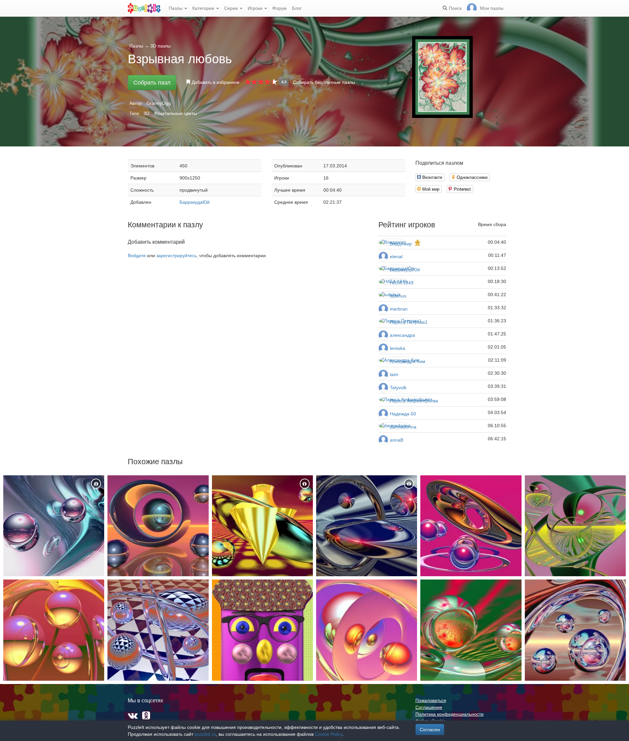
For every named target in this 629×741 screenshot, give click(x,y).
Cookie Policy (328, 734)
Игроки (256, 8)
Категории (204, 8)
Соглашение (428, 707)
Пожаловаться (430, 700)
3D (146, 113)
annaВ (396, 440)
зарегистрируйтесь (176, 255)
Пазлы (176, 8)
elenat (396, 256)
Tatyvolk (398, 387)
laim (394, 374)
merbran (399, 309)
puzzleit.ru (205, 734)
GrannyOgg (158, 103)
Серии (231, 8)
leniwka (397, 348)
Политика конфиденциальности (449, 714)
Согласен (430, 729)
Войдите (137, 255)
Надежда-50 (403, 413)
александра (402, 335)
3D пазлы (160, 45)
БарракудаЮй (195, 202)
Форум (279, 8)
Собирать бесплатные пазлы (324, 82)
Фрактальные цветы (175, 113)
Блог (297, 8)
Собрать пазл (152, 82)
